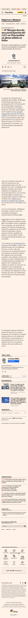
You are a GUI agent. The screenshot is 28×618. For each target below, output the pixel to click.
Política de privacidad (19, 604)
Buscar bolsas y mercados (9, 522)
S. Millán (12, 405)
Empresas (4, 413)
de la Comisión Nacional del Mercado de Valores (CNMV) (13, 114)
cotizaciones (5, 564)
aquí (24, 423)
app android (22, 564)
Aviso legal (12, 602)
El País (24, 15)
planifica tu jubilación (5, 559)
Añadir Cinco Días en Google (10, 70)
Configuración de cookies (9, 604)
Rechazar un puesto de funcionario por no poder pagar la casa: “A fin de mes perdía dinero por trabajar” (14, 495)
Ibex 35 (3, 9)
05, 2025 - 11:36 (16, 62)
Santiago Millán (14, 60)
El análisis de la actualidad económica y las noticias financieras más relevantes (12, 368)
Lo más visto (5, 509)
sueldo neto (22, 552)
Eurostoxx (8, 529)
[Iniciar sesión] (25, 12)
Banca (3, 23)
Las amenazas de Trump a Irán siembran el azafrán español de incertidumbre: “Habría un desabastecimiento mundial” (11, 488)
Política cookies (18, 602)
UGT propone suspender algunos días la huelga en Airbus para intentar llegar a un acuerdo (14, 481)
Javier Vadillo (21, 392)
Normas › (24, 376)
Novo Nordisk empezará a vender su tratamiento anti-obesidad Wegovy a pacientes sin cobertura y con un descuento (18, 401)
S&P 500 (14, 9)
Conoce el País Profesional (14, 570)
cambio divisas (14, 558)
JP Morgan (16, 413)
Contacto (8, 602)
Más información (5, 419)
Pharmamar (10, 413)
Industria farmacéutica (8, 28)
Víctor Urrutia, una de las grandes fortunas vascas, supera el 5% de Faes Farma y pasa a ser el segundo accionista (18, 387)
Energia (18, 23)
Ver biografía (12, 361)
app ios (14, 564)
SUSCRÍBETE (20, 12)
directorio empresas (22, 559)
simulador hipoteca (14, 552)
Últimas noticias (6, 476)
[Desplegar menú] (3, 12)
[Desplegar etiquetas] (25, 413)
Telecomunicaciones (10, 23)
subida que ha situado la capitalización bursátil (13, 200)
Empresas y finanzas (11, 20)
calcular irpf (5, 552)
